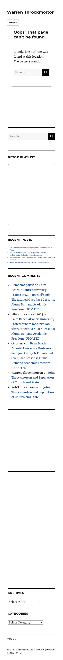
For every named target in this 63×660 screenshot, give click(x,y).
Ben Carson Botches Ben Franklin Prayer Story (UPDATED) (29, 262)
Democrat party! (22, 285)
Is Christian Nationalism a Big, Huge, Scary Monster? (28, 252)
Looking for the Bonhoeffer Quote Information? (26, 255)
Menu (13, 22)
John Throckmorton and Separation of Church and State (33, 377)
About (11, 638)
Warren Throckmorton (31, 12)
